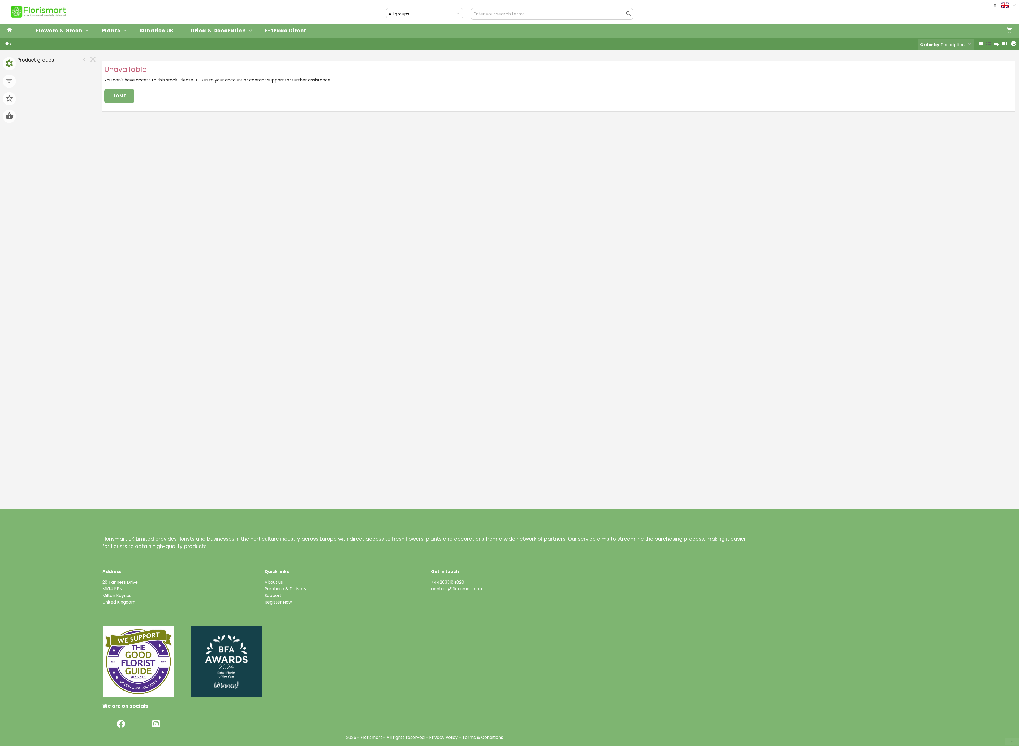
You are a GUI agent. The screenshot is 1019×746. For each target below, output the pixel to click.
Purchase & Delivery (285, 589)
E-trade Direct (285, 30)
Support (273, 595)
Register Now (278, 602)
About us (274, 582)
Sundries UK (157, 30)
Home (119, 96)
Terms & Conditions (482, 737)
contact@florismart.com (457, 589)
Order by (929, 45)
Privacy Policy (443, 737)
